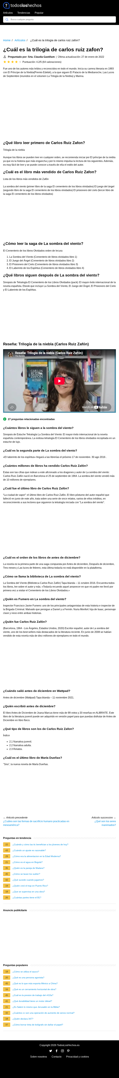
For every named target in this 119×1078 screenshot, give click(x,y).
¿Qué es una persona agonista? (28, 977)
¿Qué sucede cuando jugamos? (28, 880)
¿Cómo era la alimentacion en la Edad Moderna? (37, 856)
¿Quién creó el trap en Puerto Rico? (30, 885)
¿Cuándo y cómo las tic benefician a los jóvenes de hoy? (40, 844)
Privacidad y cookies (77, 1056)
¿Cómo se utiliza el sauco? (26, 971)
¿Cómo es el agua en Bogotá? (28, 862)
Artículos (8, 12)
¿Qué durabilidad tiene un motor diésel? (32, 1001)
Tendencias (23, 12)
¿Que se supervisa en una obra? (29, 891)
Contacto (57, 1056)
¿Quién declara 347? (23, 1019)
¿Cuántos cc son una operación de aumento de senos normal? (44, 1013)
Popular (39, 12)
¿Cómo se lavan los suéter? (26, 874)
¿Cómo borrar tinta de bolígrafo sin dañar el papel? (38, 1024)
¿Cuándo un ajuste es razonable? (29, 850)
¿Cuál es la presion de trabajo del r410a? (33, 995)
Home (7, 40)
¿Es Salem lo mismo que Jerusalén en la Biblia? (36, 1007)
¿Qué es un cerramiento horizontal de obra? (34, 989)
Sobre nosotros (38, 1056)
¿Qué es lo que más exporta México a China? (35, 983)
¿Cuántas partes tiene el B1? (27, 897)
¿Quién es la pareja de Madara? (28, 868)
